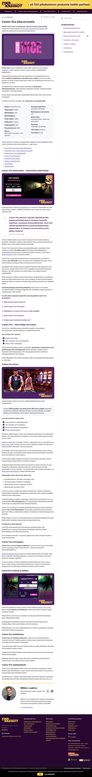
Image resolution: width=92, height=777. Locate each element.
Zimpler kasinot (28, 730)
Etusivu (3, 17)
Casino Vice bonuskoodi (12, 156)
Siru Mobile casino (51, 725)
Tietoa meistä (86, 768)
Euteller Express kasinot (31, 732)
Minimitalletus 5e (51, 734)
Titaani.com (71, 730)
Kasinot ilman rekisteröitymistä (28, 11)
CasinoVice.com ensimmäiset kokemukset (17, 148)
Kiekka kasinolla (7, 254)
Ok (40, 774)
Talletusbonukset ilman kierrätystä (55, 738)
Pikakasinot (8, 11)
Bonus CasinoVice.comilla (71, 36)
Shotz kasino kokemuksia (10, 471)
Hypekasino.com (73, 725)
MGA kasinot (49, 721)
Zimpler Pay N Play (44, 607)
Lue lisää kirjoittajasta (26, 707)
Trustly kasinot (28, 725)
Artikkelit (48, 740)
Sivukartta (4, 729)
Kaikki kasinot (66, 11)
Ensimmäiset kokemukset (71, 28)
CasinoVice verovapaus (12, 158)
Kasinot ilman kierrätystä (53, 723)
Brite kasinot (27, 728)
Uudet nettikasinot (51, 736)
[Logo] (12, 4)
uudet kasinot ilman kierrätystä (34, 28)
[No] (90, 773)
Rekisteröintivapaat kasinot (10, 554)
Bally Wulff (32, 281)
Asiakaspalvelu (9, 166)
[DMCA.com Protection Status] (84, 761)
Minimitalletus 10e (51, 730)
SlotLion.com (71, 721)
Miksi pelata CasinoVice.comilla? (74, 32)
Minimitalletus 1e (51, 732)
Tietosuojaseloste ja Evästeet (72, 768)
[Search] (62, 18)
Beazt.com (71, 723)
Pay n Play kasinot (49, 11)
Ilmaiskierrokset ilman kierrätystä (55, 728)
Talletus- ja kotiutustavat (12, 161)
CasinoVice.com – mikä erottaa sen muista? (18, 151)
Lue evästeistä (50, 774)
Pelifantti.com (72, 728)
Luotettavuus (8, 164)
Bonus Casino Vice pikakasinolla (15, 153)
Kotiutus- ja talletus (69, 44)
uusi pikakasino (24, 207)
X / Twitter (73, 737)
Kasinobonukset (82, 11)
